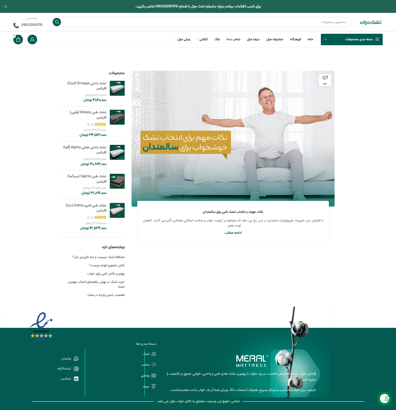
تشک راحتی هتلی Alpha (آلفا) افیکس (84, 150)
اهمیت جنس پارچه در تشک (106, 295)
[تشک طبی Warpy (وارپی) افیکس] (117, 124)
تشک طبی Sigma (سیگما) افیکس (86, 179)
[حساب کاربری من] (32, 39)
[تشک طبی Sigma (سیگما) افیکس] (117, 185)
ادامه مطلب (233, 233)
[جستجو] (57, 22)
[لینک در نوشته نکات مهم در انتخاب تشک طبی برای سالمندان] (233, 139)
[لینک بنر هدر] (205, 6)
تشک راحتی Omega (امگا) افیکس (86, 86)
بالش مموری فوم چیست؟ (107, 265)
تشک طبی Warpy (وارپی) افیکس (88, 115)
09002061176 (31, 25)
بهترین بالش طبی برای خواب (106, 273)
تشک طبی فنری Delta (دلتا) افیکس (86, 208)
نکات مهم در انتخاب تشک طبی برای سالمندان (233, 212)
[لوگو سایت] (371, 22)
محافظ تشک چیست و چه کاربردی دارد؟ (98, 257)
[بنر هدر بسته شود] (5, 6)
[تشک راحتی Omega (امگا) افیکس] (117, 92)
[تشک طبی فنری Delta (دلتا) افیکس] (117, 217)
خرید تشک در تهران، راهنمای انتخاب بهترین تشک (96, 284)
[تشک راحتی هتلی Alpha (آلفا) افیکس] (117, 156)
